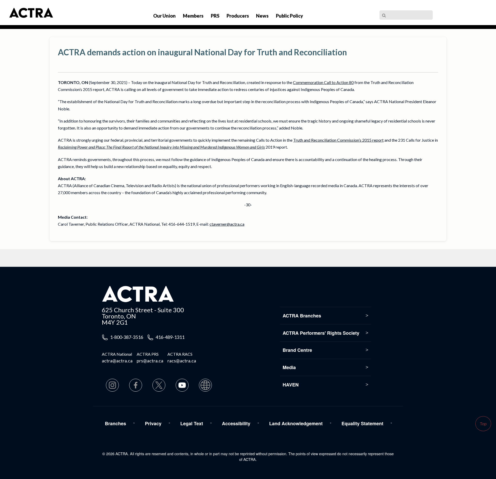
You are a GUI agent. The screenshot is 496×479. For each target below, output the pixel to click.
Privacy (153, 423)
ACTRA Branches (302, 315)
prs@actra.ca (150, 360)
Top (483, 423)
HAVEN (291, 384)
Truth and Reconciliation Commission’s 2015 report (338, 140)
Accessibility (236, 423)
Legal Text (191, 423)
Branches (115, 423)
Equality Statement (362, 423)
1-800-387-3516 (126, 337)
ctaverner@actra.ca (227, 224)
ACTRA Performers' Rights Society (321, 333)
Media (289, 367)
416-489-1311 (170, 337)
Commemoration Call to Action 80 (323, 82)
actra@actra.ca (117, 360)
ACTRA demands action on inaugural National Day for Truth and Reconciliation (202, 52)
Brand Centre (297, 350)
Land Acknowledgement (296, 423)
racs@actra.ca (181, 360)
